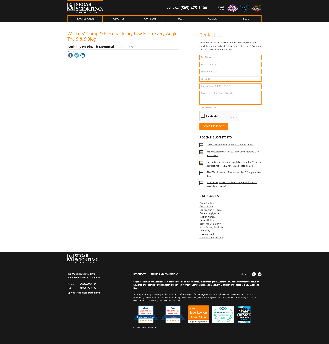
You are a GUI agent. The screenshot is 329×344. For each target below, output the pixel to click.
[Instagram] (260, 274)
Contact (213, 18)
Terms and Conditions (164, 274)
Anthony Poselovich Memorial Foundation (100, 47)
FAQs (181, 18)
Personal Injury (206, 220)
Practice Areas (85, 18)
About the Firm (206, 203)
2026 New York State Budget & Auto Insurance (230, 144)
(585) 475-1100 (193, 8)
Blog (246, 18)
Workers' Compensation (211, 237)
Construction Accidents (210, 210)
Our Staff (150, 18)
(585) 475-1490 (88, 287)
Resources (139, 274)
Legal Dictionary (207, 217)
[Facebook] (254, 274)
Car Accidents (206, 206)
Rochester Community (210, 223)
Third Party (204, 230)
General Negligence (209, 213)
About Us (118, 18)
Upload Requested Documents (83, 292)
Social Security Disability (211, 227)
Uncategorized (206, 234)
